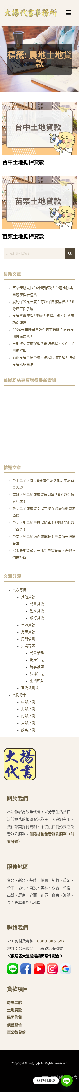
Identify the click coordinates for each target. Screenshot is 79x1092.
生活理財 (37, 681)
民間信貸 (28, 639)
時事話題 (37, 667)
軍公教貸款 (30, 688)
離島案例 (28, 730)
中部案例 (28, 702)
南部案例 (28, 716)
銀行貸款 (37, 618)
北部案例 (28, 709)
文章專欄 (19, 590)
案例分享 (19, 695)
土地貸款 (28, 625)
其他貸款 (28, 597)
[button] (61, 13)
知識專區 (28, 646)
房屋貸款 (28, 632)
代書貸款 (37, 604)
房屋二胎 (14, 1002)
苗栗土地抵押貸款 (23, 236)
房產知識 (37, 660)
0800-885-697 (51, 941)
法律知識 (37, 674)
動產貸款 (37, 611)
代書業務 (37, 653)
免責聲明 (49, 1077)
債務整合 (14, 1025)
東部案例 (28, 723)
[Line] (67, 1081)
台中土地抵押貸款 (23, 162)
